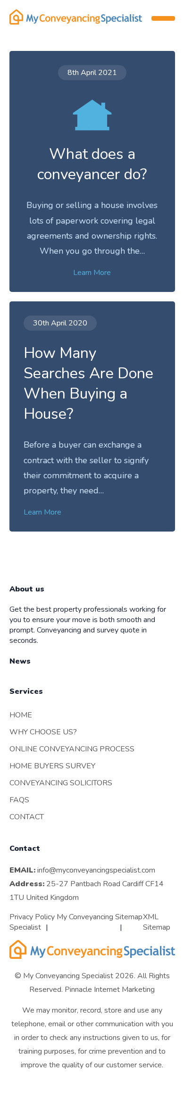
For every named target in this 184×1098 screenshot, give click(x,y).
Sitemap (128, 917)
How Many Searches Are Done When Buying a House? (88, 383)
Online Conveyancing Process (71, 749)
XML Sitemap (156, 922)
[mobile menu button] (163, 18)
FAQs (19, 800)
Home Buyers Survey (52, 766)
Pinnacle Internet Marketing (110, 989)
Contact (26, 817)
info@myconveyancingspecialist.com (96, 870)
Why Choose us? (43, 732)
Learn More (92, 272)
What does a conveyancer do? (92, 164)
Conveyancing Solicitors (60, 783)
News (20, 661)
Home (20, 715)
